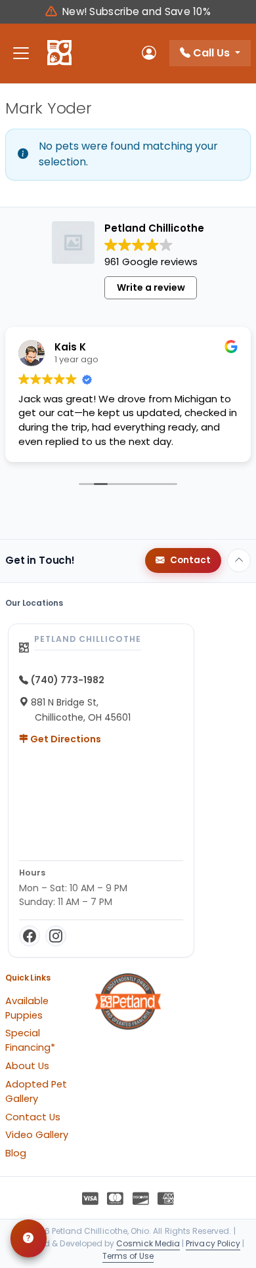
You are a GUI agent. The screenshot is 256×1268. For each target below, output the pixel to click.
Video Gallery (36, 1134)
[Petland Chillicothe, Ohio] (59, 53)
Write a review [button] (151, 287)
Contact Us (32, 1117)
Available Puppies (27, 1008)
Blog (15, 1153)
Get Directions (64, 739)
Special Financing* (30, 1040)
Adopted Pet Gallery (36, 1091)
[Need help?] (29, 1238)
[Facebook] (29, 935)
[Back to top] (239, 560)
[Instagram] (55, 935)
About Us (27, 1065)
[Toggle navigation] (21, 53)
